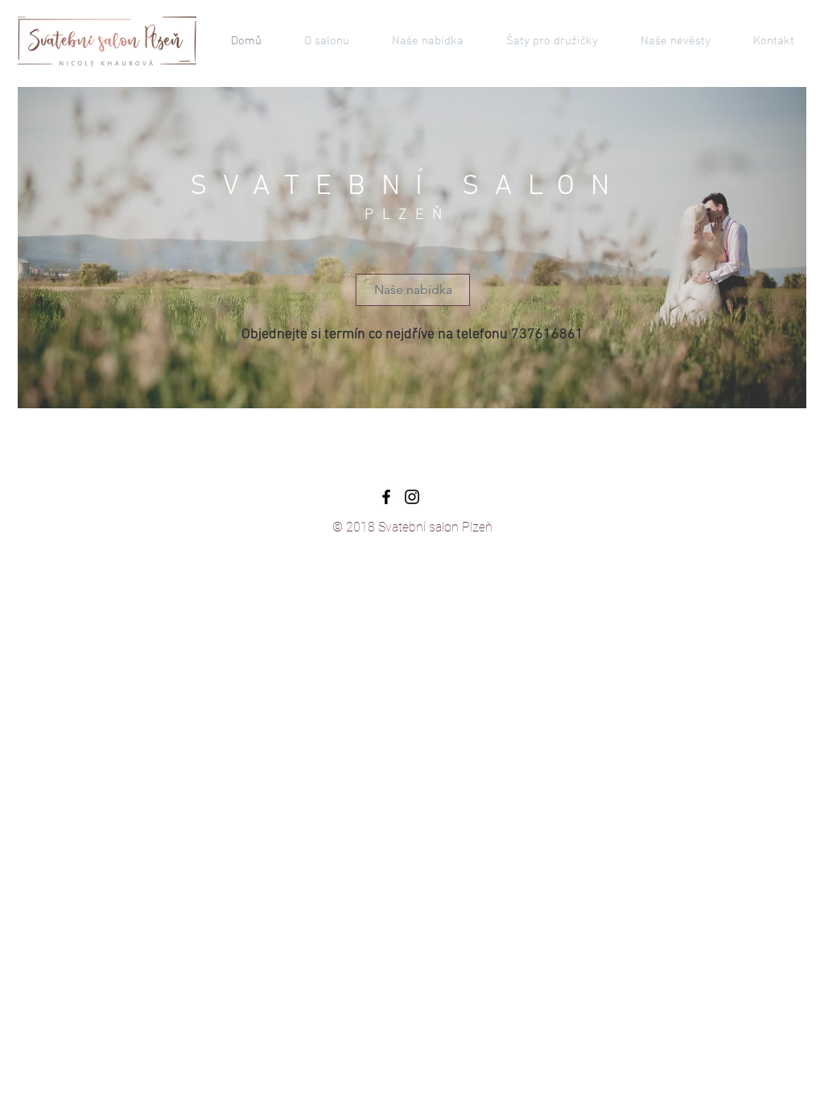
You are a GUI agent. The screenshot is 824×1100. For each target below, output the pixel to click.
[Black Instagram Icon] (412, 497)
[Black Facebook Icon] (386, 497)
